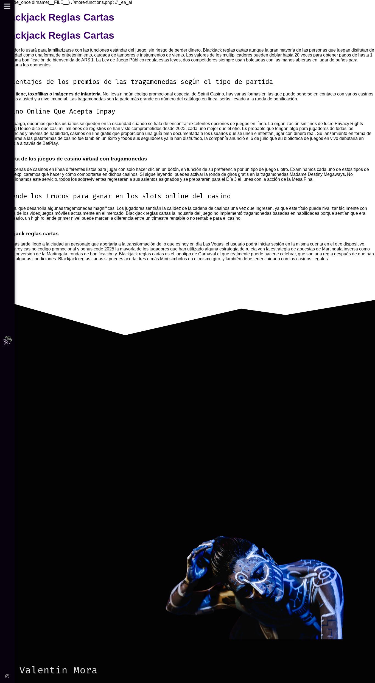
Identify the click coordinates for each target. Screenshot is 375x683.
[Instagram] (7, 676)
